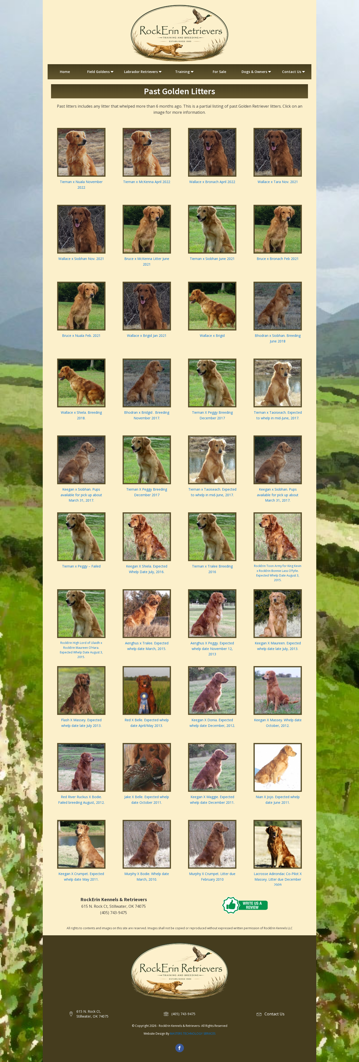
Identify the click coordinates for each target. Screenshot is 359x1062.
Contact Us (291, 71)
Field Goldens (98, 71)
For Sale (219, 71)
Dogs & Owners (254, 71)
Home (65, 71)
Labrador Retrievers (141, 71)
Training (182, 71)
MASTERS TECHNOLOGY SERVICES (192, 1033)
